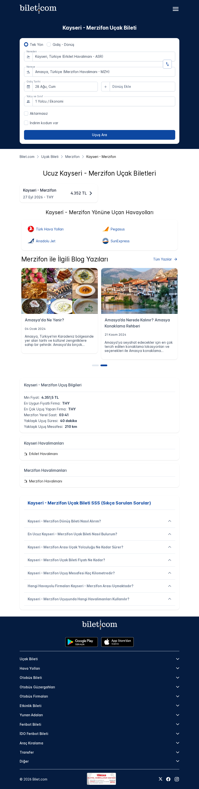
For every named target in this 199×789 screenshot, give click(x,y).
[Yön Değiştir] (167, 64)
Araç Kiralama (31, 743)
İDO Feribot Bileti (34, 734)
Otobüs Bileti (31, 677)
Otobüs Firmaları (34, 696)
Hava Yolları (30, 668)
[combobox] (104, 56)
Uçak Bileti (29, 659)
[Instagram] (176, 779)
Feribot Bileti (30, 724)
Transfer (27, 752)
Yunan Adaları (31, 715)
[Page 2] (103, 365)
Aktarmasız (39, 113)
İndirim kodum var (44, 123)
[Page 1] (95, 365)
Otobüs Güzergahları (37, 687)
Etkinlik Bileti (30, 706)
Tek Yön (36, 44)
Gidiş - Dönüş (63, 44)
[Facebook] (168, 779)
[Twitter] (160, 779)
